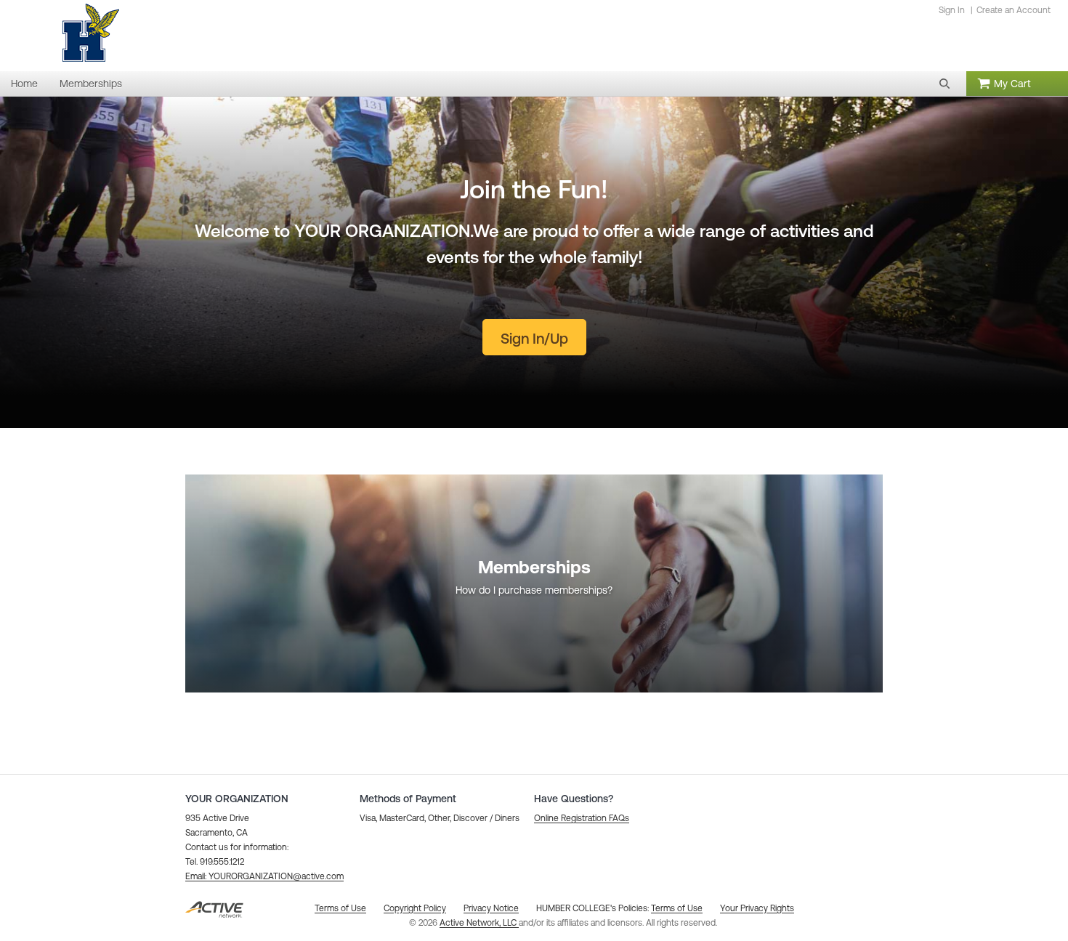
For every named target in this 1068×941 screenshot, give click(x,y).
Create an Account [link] (1013, 10)
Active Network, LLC (479, 923)
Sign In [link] (952, 10)
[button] (944, 83)
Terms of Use (677, 908)
